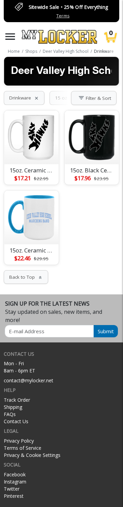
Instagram (15, 481)
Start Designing (31, 151)
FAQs (10, 414)
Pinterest (14, 496)
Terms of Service (22, 448)
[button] (10, 36)
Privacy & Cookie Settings (32, 455)
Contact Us (16, 421)
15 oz (65, 98)
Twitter (11, 489)
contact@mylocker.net (28, 380)
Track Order (17, 400)
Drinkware (24, 98)
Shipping (13, 407)
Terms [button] (62, 16)
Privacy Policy (19, 440)
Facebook (15, 474)
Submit (106, 331)
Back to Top (26, 277)
